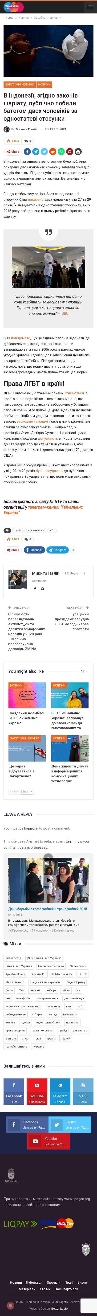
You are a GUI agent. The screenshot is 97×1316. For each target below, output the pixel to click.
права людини (15, 1030)
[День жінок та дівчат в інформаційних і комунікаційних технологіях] (70, 748)
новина (10, 1022)
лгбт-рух (37, 1014)
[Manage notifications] (10, 1305)
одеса (25, 1022)
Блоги (82, 1282)
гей (7, 998)
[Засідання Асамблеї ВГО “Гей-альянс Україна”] (27, 695)
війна (66, 990)
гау (78, 990)
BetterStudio (59, 1308)
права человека (42, 1030)
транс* (65, 1038)
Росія (9, 990)
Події (69, 1282)
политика (72, 1022)
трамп (51, 1038)
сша (38, 1038)
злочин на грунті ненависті (23, 1006)
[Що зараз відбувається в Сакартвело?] (27, 748)
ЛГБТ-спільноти (62, 974)
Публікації (34, 1282)
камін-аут (54, 1006)
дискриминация (47, 998)
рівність (10, 1038)
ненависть (70, 1014)
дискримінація (35, 530)
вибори (51, 990)
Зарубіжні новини (19, 84)
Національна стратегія (45, 982)
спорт (25, 1038)
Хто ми (45, 1289)
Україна (35, 990)
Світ (21, 990)
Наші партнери (66, 1289)
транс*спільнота (16, 1046)
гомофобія (23, 998)
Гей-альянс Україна (51, 966)
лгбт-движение (15, 1014)
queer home (13, 958)
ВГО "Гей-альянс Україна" (44, 958)
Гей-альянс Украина (18, 966)
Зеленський (78, 966)
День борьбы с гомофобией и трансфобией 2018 (47, 909)
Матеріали (27, 1289)
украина (38, 1046)
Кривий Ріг (39, 974)
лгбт (51, 530)
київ (69, 1006)
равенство (80, 1030)
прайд (63, 1030)
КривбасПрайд (15, 974)
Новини (44, 84)
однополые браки (48, 1022)
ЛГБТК (82, 974)
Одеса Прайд (76, 982)
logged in (31, 828)
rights (18, 530)
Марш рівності (14, 982)
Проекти (54, 1282)
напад (52, 1014)
